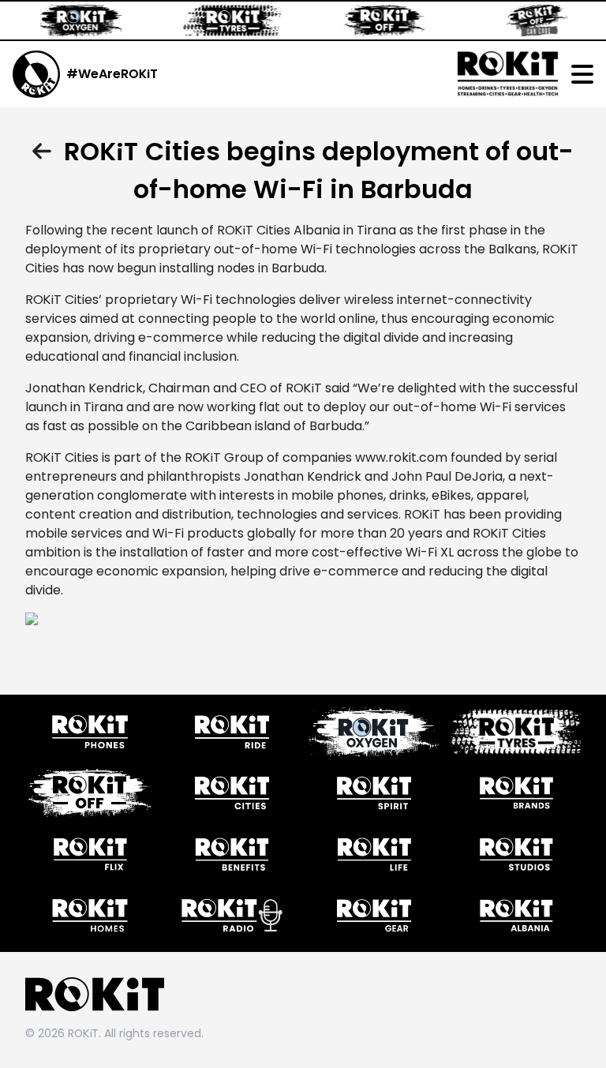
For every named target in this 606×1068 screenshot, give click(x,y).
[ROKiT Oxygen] (67, 20)
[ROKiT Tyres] (219, 20)
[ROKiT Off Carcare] (522, 20)
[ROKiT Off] (370, 20)
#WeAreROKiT (112, 74)
